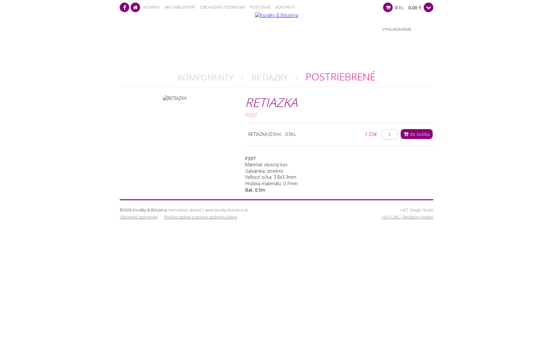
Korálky (301, 59)
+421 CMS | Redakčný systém (407, 217)
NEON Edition (140, 59)
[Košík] (388, 7)
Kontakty (285, 7)
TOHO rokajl (232, 59)
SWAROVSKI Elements (186, 59)
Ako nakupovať (180, 7)
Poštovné (260, 7)
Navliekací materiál (378, 59)
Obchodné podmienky (222, 7)
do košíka (419, 134)
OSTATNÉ (418, 59)
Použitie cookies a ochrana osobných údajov (200, 217)
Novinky (151, 7)
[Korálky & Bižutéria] (276, 15)
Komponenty (333, 59)
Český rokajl (269, 59)
